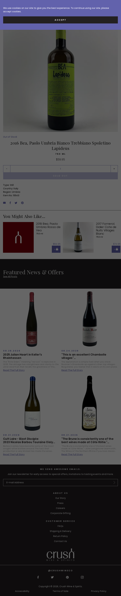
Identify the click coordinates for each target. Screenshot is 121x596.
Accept (60, 19)
